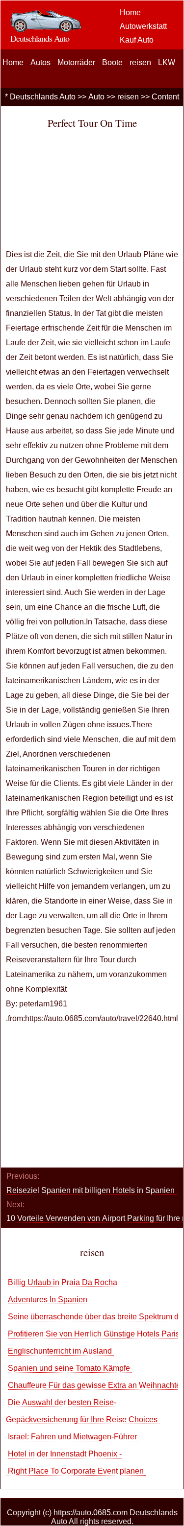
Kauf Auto (137, 40)
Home (130, 12)
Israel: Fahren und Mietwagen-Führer (73, 1436)
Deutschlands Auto (43, 97)
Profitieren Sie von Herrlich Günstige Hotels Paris (95, 1334)
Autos (40, 62)
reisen (140, 62)
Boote (112, 62)
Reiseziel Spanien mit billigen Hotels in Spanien (91, 1190)
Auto (96, 97)
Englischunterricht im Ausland (61, 1351)
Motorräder (76, 62)
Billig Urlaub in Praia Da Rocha (63, 1282)
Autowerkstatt (143, 26)
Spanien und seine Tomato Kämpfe (70, 1368)
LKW (166, 62)
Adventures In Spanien (48, 1299)
